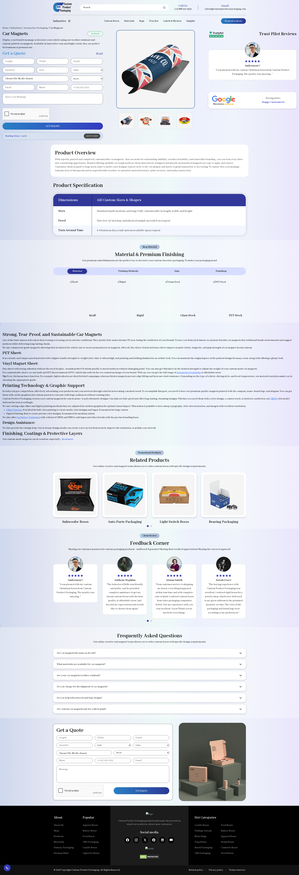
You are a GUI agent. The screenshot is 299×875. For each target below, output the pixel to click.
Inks (176, 271)
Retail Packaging (203, 847)
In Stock (95, 33)
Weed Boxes (227, 853)
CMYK (273, 398)
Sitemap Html (61, 853)
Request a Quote (233, 21)
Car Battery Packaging (28, 417)
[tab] (148, 526)
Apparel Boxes (90, 825)
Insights (190, 21)
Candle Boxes (90, 847)
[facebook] (127, 840)
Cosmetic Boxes (229, 847)
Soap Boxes (200, 842)
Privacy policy (216, 870)
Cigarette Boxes (91, 853)
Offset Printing (14, 410)
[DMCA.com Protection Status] (149, 856)
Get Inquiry (141, 790)
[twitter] (145, 840)
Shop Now (75, 511)
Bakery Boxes (90, 830)
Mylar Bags (200, 836)
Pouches (153, 21)
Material (77, 271)
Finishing (221, 271)
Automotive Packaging (36, 28)
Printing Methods (128, 271)
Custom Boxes (111, 21)
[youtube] (171, 840)
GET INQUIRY (53, 126)
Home (5, 28)
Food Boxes (88, 836)
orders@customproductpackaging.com (225, 9)
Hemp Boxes (227, 842)
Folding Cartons (203, 830)
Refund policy (196, 870)
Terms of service (237, 870)
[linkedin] (162, 840)
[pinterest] (154, 840)
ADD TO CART (92, 136)
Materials (129, 21)
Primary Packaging (64, 847)
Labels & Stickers (172, 21)
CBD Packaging (91, 842)
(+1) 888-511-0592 (183, 9)
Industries (16, 28)
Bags (141, 21)
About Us (59, 825)
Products (58, 836)
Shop (56, 830)
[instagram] (136, 840)
